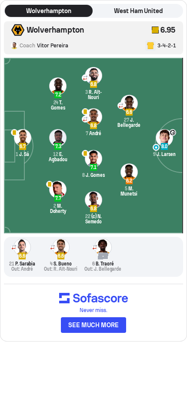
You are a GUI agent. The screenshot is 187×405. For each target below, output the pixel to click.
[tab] (49, 11)
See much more (93, 325)
